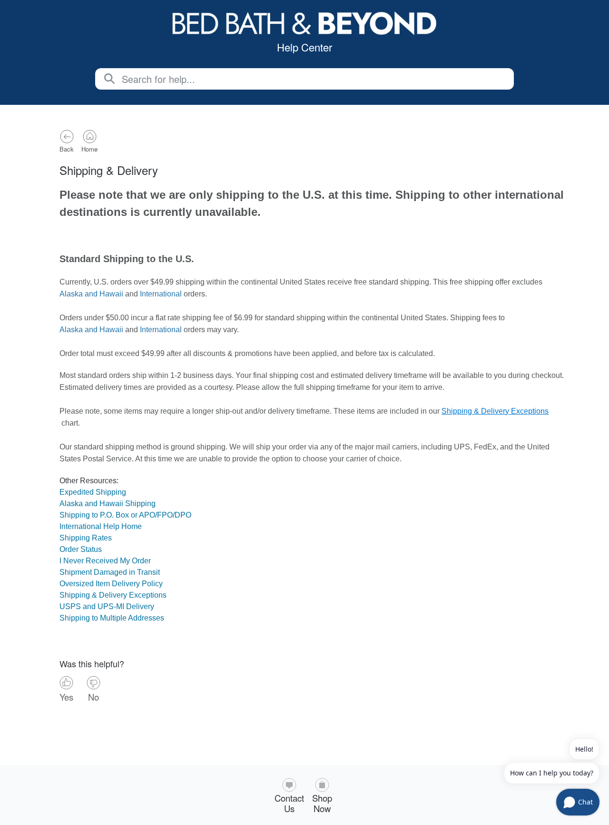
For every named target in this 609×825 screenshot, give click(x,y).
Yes (66, 696)
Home (89, 148)
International (161, 294)
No (93, 696)
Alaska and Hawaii (91, 294)
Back (66, 148)
